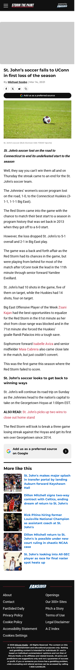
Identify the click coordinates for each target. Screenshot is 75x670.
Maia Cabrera (29, 349)
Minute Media (21, 645)
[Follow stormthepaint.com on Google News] (65, 451)
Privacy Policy (13, 615)
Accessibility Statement (20, 629)
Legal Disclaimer (58, 622)
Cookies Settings (15, 635)
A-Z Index (52, 629)
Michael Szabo (17, 82)
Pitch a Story (55, 608)
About (7, 595)
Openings (52, 595)
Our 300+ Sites (56, 602)
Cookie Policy (12, 622)
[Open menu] (6, 5)
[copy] (25, 88)
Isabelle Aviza (43, 344)
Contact (8, 602)
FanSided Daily (13, 608)
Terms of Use (55, 615)
